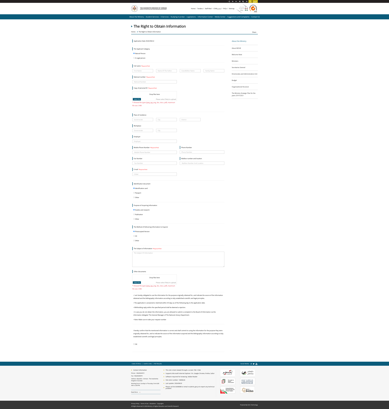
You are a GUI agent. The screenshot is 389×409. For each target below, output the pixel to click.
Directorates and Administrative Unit (244, 74)
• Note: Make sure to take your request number (149, 320)
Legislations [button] (191, 17)
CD (136, 236)
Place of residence (140, 115)
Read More (134, 392)
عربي (255, 1)
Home (193, 8)
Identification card (141, 188)
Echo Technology (253, 405)
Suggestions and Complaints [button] (238, 17)
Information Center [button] (205, 17)
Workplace (137, 126)
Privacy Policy (135, 403)
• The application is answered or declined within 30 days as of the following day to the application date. (169, 303)
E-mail (136, 169)
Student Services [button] (152, 17)
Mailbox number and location (191, 158)
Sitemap (231, 8)
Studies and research (142, 210)
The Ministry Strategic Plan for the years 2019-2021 (243, 94)
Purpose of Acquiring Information (145, 205)
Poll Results (158, 364)
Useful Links (148, 364)
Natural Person (140, 53)
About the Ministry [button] (136, 17)
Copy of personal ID (141, 88)
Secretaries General (238, 67)
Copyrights (160, 403)
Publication (139, 214)
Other (137, 197)
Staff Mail (208, 8)
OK (136, 344)
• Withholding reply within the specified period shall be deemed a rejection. (159, 307)
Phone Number (186, 147)
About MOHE (236, 48)
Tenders (200, 8)
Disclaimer (153, 403)
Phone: (133, 373)
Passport (138, 193)
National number (140, 77)
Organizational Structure (240, 87)
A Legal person (140, 58)
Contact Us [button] (255, 17)
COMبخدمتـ (217, 8)
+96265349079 (138, 376)
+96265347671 (140, 373)
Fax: (132, 376)
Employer (137, 137)
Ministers (235, 61)
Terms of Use (144, 403)
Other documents (140, 271)
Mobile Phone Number (142, 147)
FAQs (225, 8)
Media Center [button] (220, 17)
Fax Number (138, 158)
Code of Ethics (136, 364)
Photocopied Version (142, 231)
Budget (234, 80)
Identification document (142, 184)
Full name (137, 66)
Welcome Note (237, 55)
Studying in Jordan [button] (178, 17)
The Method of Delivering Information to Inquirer (151, 227)
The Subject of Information (143, 248)
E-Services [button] (165, 17)
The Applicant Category (142, 49)
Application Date (139, 41)
